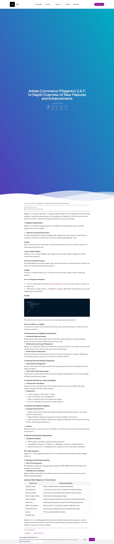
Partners (68, 4)
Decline (85, 539)
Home (25, 203)
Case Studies (38, 4)
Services (48, 4)
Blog (28, 203)
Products (58, 4)
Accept (92, 539)
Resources (76, 4)
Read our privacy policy (24, 541)
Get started (98, 4)
